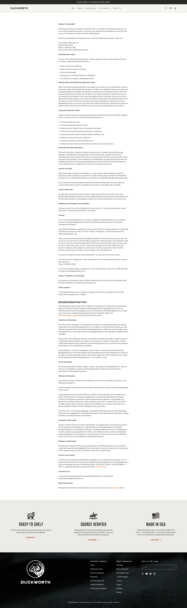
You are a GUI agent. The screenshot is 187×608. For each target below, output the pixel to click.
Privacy (105, 602)
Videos (118, 584)
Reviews (119, 588)
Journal (119, 581)
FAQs (92, 565)
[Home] (19, 8)
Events (118, 592)
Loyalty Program (122, 577)
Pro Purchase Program (98, 588)
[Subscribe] (174, 567)
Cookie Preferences (86, 602)
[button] (72, 8)
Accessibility (98, 602)
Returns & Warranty (97, 573)
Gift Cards (93, 577)
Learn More (30, 538)
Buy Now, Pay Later (97, 581)
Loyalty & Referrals (97, 584)
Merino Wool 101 (122, 569)
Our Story (119, 565)
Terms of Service (114, 602)
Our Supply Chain (122, 573)
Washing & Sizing (96, 569)
